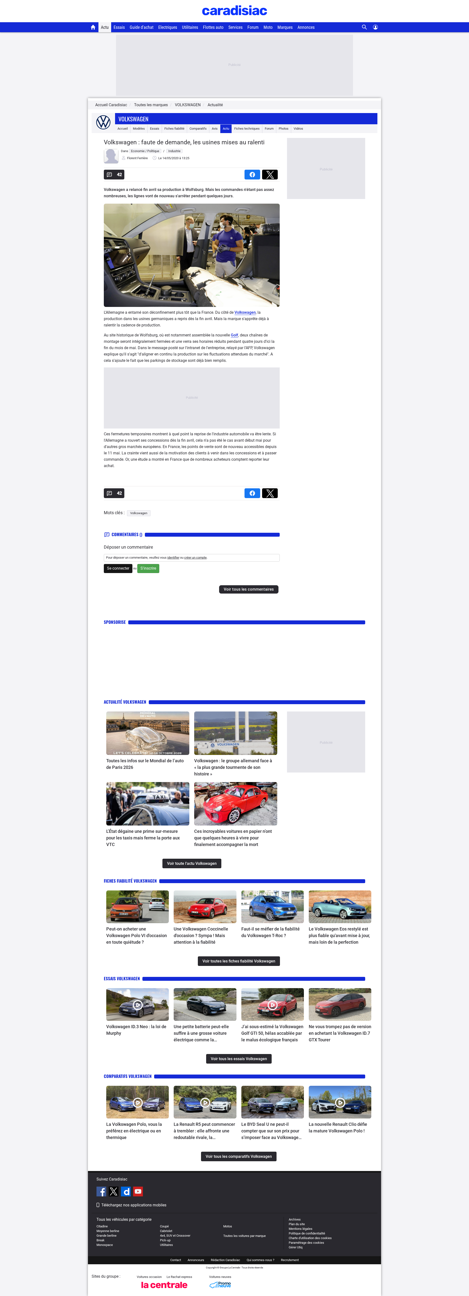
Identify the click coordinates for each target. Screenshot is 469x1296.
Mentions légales (300, 1229)
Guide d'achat (141, 27)
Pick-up (165, 1240)
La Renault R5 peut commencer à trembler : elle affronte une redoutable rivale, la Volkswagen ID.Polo (204, 1131)
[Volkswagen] (103, 128)
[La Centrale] (164, 1289)
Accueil (122, 128)
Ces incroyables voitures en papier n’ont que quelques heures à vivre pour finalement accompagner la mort (233, 838)
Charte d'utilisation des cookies (310, 1238)
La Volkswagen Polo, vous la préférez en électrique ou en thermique (134, 1131)
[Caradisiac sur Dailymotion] (126, 1192)
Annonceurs (196, 1260)
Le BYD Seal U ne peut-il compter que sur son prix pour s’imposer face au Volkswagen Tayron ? (271, 1131)
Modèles (139, 128)
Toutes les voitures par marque (244, 1236)
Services (235, 27)
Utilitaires (190, 27)
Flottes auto (213, 27)
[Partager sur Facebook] (253, 173)
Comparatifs (198, 128)
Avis (215, 128)
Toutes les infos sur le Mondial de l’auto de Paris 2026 (145, 764)
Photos (283, 128)
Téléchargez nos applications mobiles (133, 1205)
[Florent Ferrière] (111, 162)
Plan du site (297, 1224)
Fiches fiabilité (174, 128)
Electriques (167, 27)
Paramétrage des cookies (306, 1242)
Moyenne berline (107, 1231)
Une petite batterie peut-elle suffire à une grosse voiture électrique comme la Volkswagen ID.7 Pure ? (201, 1033)
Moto (268, 27)
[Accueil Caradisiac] (93, 27)
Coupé (164, 1226)
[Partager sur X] (271, 173)
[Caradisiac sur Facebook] (101, 1192)
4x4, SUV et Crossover (175, 1235)
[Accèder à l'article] (147, 733)
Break (100, 1240)
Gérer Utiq (295, 1247)
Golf (234, 335)
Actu (105, 27)
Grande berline (106, 1235)
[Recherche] (364, 27)
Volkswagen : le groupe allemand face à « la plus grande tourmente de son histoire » (233, 767)
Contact (175, 1260)
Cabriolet (166, 1231)
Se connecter (118, 568)
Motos (227, 1226)
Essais (119, 27)
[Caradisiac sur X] (114, 1192)
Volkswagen (133, 118)
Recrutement (290, 1260)
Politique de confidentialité (307, 1233)
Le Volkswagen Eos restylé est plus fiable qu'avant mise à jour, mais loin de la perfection (339, 935)
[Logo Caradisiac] (234, 19)
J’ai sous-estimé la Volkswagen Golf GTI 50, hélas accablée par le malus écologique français (272, 1033)
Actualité (215, 105)
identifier (173, 557)
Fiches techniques (247, 128)
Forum (253, 27)
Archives (295, 1219)
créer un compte (195, 557)
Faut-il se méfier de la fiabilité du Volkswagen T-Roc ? (270, 932)
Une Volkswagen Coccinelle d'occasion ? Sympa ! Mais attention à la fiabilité (201, 935)
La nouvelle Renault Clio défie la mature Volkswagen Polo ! (338, 1127)
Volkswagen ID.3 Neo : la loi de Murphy (136, 1030)
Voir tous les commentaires (249, 589)
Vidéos (298, 128)
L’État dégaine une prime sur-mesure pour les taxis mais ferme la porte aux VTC (143, 838)
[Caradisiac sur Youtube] (138, 1192)
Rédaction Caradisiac (225, 1260)
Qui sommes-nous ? (260, 1260)
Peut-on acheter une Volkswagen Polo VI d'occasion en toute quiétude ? (136, 935)
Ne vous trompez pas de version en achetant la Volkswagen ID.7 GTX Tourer (340, 1033)
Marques (285, 27)
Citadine (102, 1226)
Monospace (104, 1245)
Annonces (306, 27)
